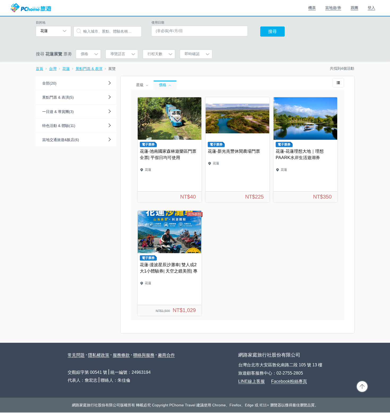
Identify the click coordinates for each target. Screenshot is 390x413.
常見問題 (76, 355)
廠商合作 (166, 355)
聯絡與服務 (143, 355)
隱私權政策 (98, 355)
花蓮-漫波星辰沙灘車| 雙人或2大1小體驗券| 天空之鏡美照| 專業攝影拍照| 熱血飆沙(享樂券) (169, 263)
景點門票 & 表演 (89, 69)
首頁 (39, 69)
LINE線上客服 (251, 381)
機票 (312, 8)
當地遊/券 (333, 8)
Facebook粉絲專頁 (289, 381)
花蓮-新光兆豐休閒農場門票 (237, 149)
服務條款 (121, 355)
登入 (371, 8)
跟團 (354, 8)
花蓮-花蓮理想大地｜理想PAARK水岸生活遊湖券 (305, 149)
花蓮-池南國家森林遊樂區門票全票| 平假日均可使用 (169, 149)
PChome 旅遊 (31, 8)
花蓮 (66, 69)
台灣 (53, 69)
